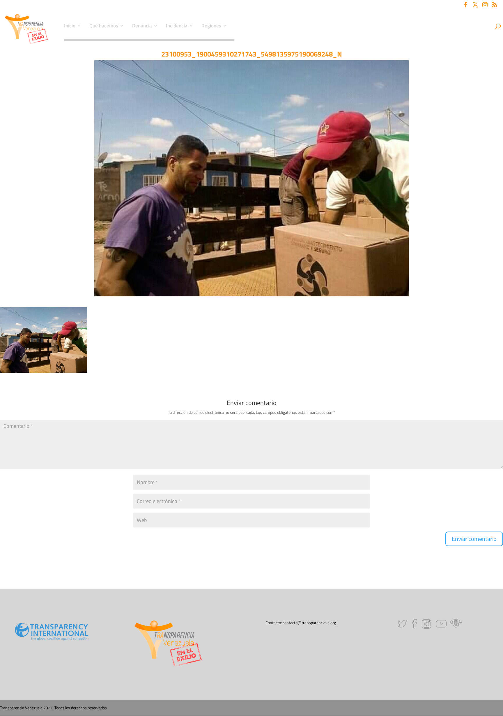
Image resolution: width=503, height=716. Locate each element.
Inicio (69, 26)
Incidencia (176, 26)
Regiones (211, 26)
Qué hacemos (103, 26)
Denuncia (142, 26)
